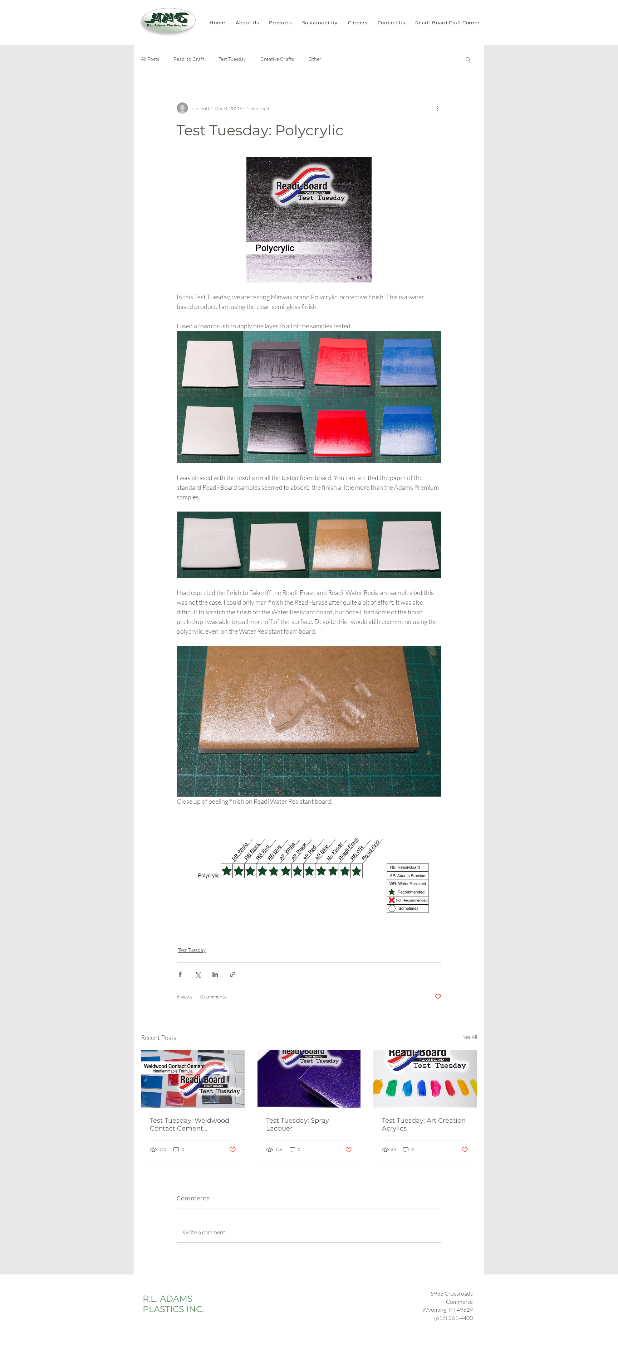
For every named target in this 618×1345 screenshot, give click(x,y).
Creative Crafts (277, 59)
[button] (468, 59)
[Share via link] (232, 974)
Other (315, 59)
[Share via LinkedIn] (215, 974)
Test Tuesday (232, 59)
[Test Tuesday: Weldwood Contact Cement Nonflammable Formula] (193, 1079)
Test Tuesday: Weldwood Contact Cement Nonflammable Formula (189, 1124)
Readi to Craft (188, 59)
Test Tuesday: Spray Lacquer (297, 1124)
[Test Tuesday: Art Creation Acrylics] (425, 1079)
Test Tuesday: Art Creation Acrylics (424, 1124)
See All (470, 1037)
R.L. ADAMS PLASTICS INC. (173, 1303)
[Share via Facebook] (180, 974)
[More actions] (437, 108)
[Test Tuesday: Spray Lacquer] (309, 1079)
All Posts (150, 59)
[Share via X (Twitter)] (197, 974)
